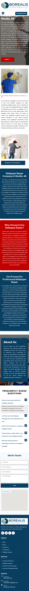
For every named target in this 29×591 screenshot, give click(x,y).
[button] (3, 13)
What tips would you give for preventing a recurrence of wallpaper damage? (12, 443)
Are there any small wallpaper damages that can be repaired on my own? (12, 418)
